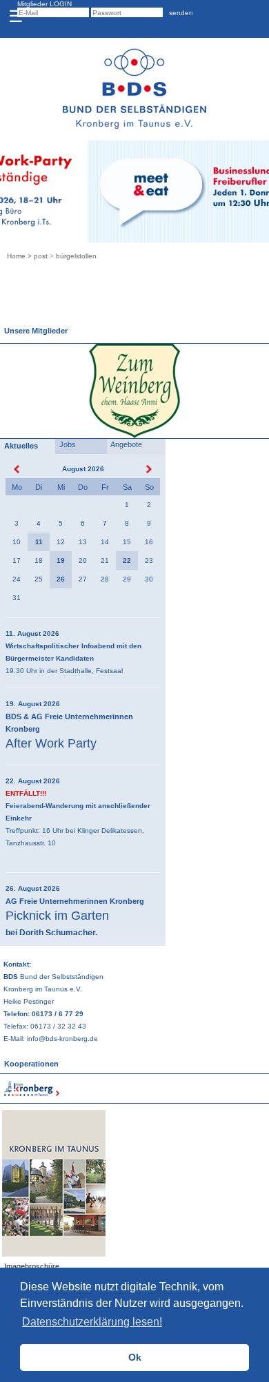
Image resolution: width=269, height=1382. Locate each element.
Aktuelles (19, 446)
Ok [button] (134, 1357)
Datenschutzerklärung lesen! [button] (92, 1322)
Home (16, 256)
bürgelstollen (76, 256)
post (41, 256)
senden (179, 13)
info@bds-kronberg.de (62, 1038)
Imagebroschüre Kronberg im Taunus (36, 1272)
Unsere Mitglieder (34, 331)
